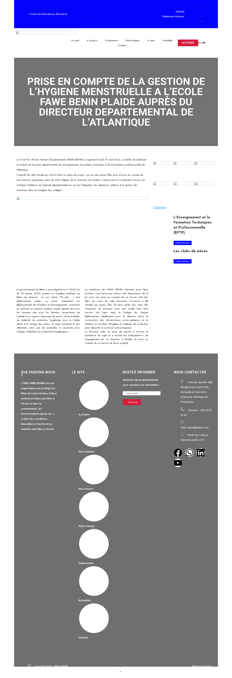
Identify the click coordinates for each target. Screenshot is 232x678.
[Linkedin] (201, 452)
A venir (151, 40)
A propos (92, 40)
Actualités (168, 40)
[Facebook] (178, 452)
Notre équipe (132, 40)
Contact (122, 45)
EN (199, 43)
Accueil (75, 40)
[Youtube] (178, 463)
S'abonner (133, 402)
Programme (111, 40)
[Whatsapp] (189, 452)
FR (203, 43)
